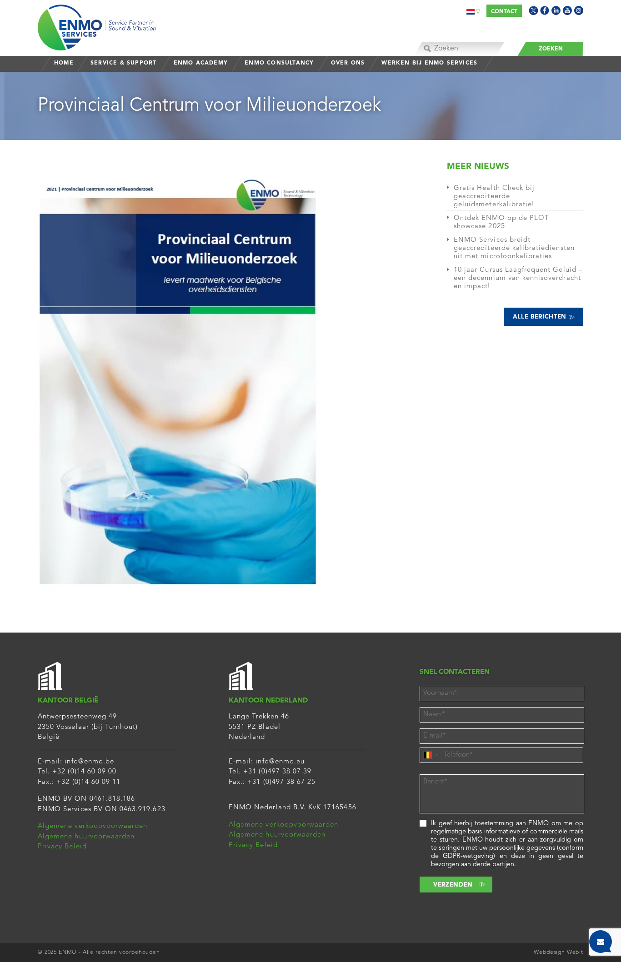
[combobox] (430, 755)
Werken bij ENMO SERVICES (429, 63)
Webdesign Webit (558, 952)
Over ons (348, 63)
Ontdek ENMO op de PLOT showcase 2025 (501, 222)
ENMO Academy (201, 63)
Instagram (578, 10)
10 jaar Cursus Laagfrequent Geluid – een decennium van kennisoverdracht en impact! (518, 278)
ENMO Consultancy (279, 63)
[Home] (97, 25)
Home (64, 63)
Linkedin (556, 10)
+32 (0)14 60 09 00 (84, 771)
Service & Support (123, 63)
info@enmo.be (89, 761)
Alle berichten (541, 317)
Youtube (567, 10)
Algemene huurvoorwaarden (86, 836)
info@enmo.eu (280, 761)
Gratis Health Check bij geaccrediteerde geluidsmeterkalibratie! (494, 196)
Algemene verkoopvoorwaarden (92, 826)
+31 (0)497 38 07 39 (277, 771)
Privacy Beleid (62, 846)
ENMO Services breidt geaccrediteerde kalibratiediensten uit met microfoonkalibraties (514, 248)
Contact (504, 12)
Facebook (544, 10)
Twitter (533, 10)
